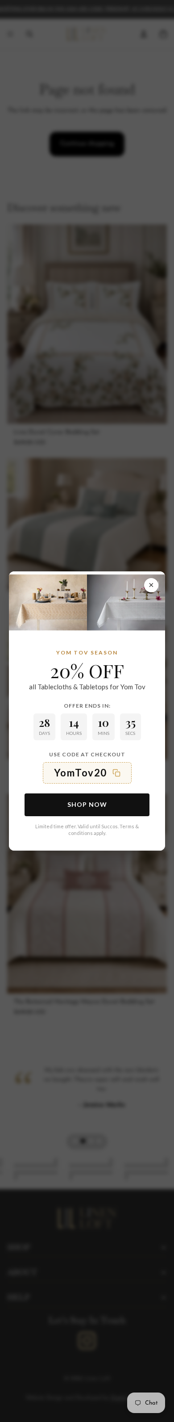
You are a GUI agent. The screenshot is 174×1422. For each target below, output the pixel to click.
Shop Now (87, 804)
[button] (87, 773)
